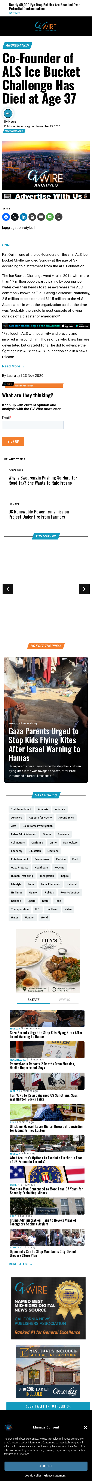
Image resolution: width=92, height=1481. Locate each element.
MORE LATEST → (21, 1264)
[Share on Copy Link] (58, 217)
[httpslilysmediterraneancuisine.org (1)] (48, 992)
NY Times (5, 13)
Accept (46, 1466)
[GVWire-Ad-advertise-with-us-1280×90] (46, 198)
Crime (13, 1184)
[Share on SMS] (50, 217)
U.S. (11, 600)
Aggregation (17, 45)
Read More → (13, 366)
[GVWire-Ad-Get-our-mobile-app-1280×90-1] (46, 328)
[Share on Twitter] (15, 217)
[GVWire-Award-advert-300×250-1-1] (48, 1338)
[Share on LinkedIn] (23, 217)
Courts (14, 1247)
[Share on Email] (41, 217)
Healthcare (17, 1059)
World (13, 723)
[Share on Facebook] (6, 217)
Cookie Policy (32, 1475)
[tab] (33, 1000)
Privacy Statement (54, 1475)
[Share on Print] (32, 217)
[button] (85, 1427)
